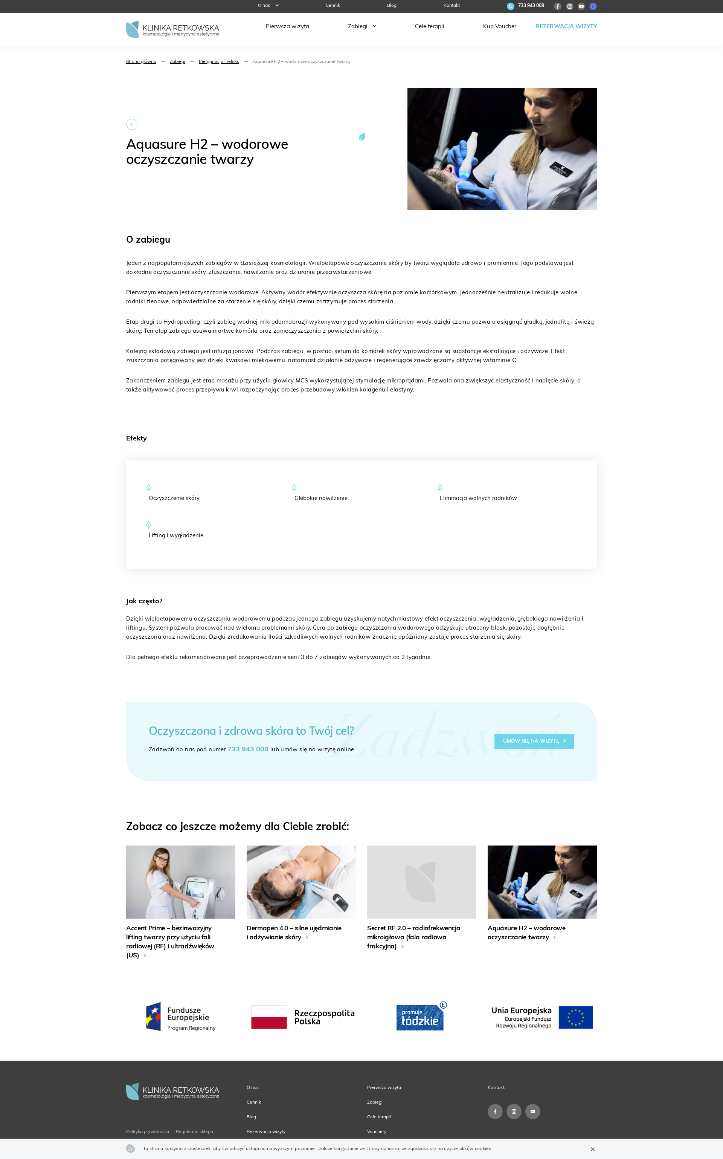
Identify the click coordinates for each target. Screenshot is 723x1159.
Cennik (333, 5)
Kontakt (452, 5)
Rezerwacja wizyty (566, 27)
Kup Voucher (499, 27)
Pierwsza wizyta (287, 27)
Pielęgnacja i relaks (219, 62)
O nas (264, 5)
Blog (392, 5)
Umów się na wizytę (532, 741)
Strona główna (141, 62)
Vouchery (376, 1132)
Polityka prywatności (147, 1132)
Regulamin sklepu (194, 1132)
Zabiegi (358, 27)
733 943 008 (247, 749)
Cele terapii (429, 27)
